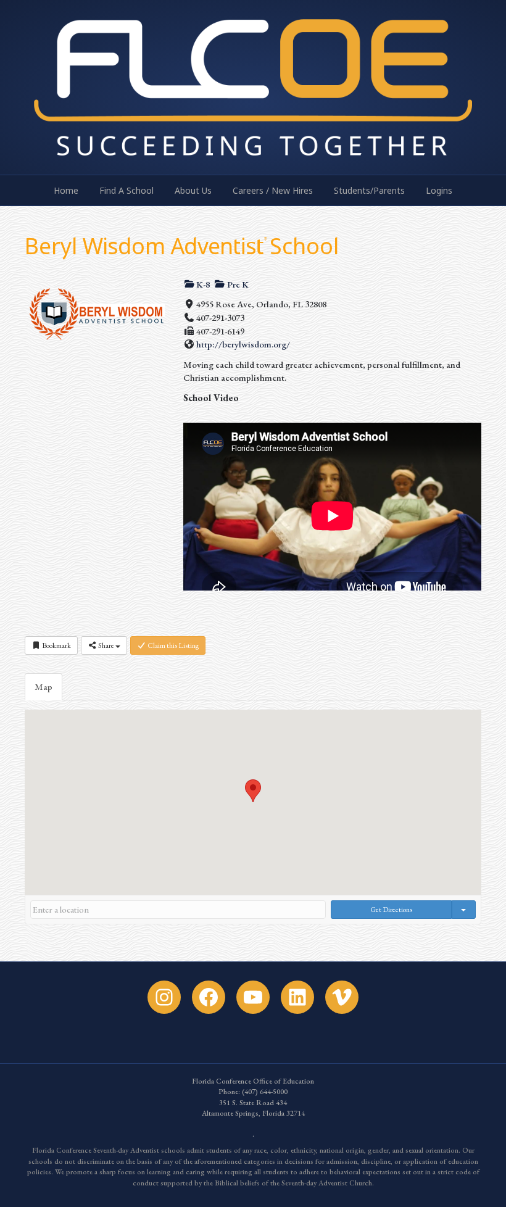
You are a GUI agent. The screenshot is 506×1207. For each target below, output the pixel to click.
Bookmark (56, 645)
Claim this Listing (172, 645)
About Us (193, 190)
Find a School (126, 190)
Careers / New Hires (273, 190)
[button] (253, 790)
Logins (439, 190)
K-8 (202, 284)
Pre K (237, 284)
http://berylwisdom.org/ (243, 344)
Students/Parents (369, 190)
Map (43, 686)
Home (66, 190)
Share (106, 645)
